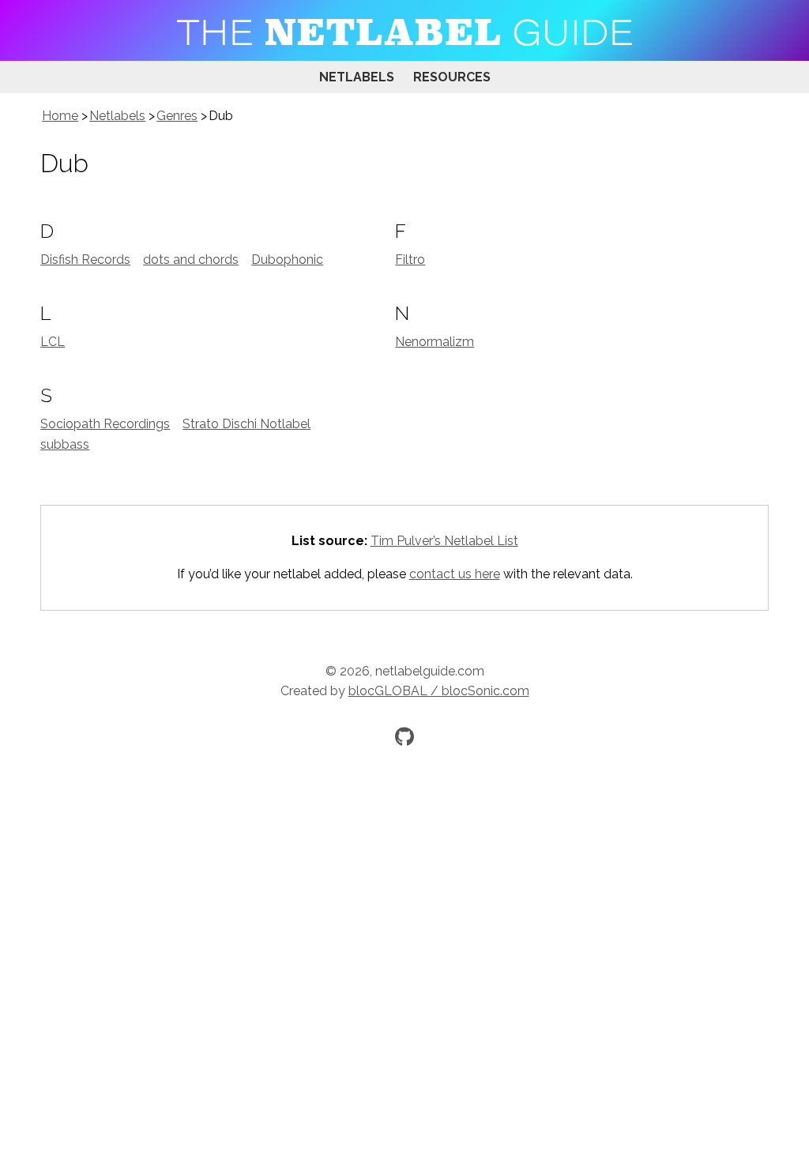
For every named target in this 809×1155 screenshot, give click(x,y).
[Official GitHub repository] (404, 736)
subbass (64, 444)
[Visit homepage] (404, 30)
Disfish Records (85, 259)
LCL (52, 341)
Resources (452, 77)
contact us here (454, 573)
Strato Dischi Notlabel (246, 423)
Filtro (410, 259)
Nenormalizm (434, 341)
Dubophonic (287, 259)
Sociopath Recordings (105, 423)
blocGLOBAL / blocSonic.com (438, 690)
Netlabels (356, 77)
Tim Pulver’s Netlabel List (444, 540)
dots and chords (191, 259)
